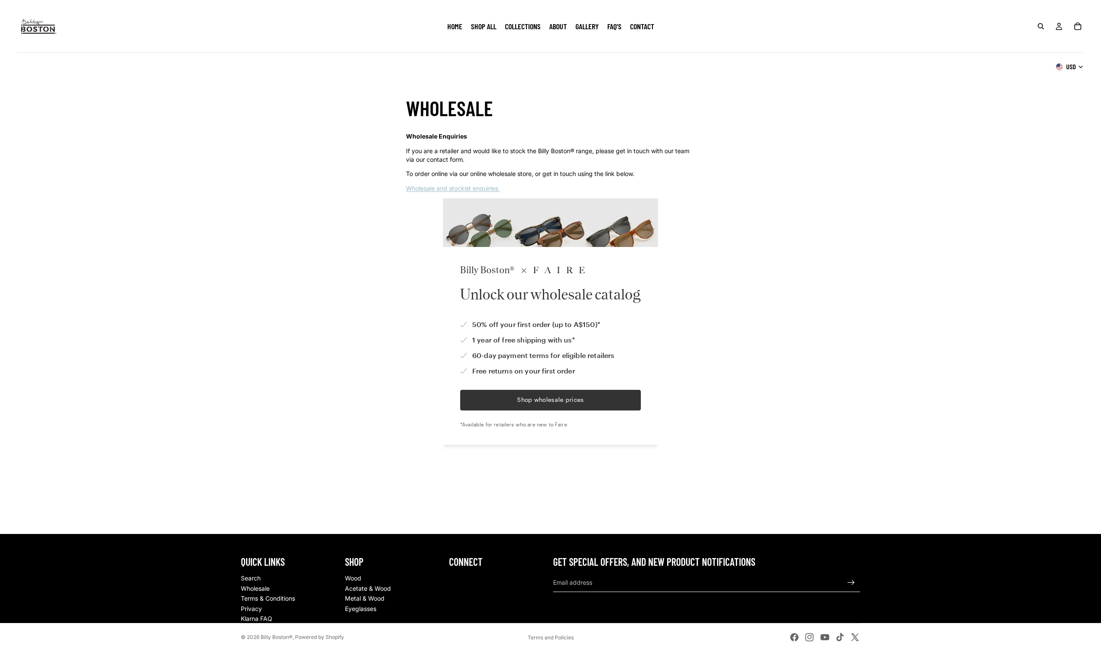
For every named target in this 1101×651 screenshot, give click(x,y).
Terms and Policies (551, 637)
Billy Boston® (276, 637)
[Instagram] (809, 637)
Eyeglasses (360, 608)
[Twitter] (855, 637)
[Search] (1040, 26)
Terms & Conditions (268, 598)
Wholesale (255, 588)
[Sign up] (851, 583)
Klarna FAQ (256, 618)
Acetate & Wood (368, 588)
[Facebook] (794, 637)
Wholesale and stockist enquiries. (453, 188)
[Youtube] (825, 637)
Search (251, 578)
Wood (353, 578)
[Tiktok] (840, 637)
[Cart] (1077, 26)
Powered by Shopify (319, 637)
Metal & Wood (364, 598)
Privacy (251, 608)
